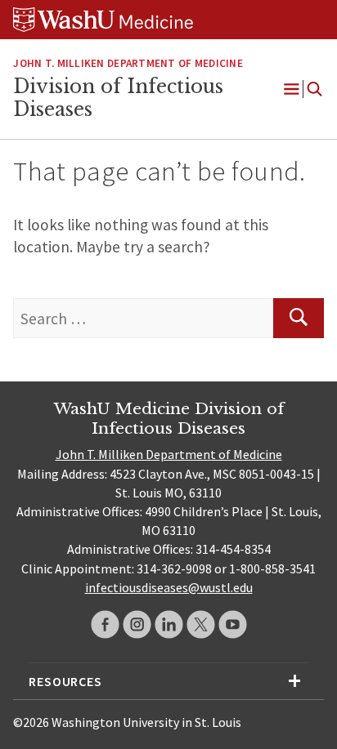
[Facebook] (105, 624)
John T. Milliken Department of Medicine (169, 454)
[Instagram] (137, 624)
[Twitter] (200, 624)
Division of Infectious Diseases (118, 98)
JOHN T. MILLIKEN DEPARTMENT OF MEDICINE (127, 63)
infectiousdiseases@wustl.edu (169, 587)
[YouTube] (232, 624)
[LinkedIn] (169, 624)
